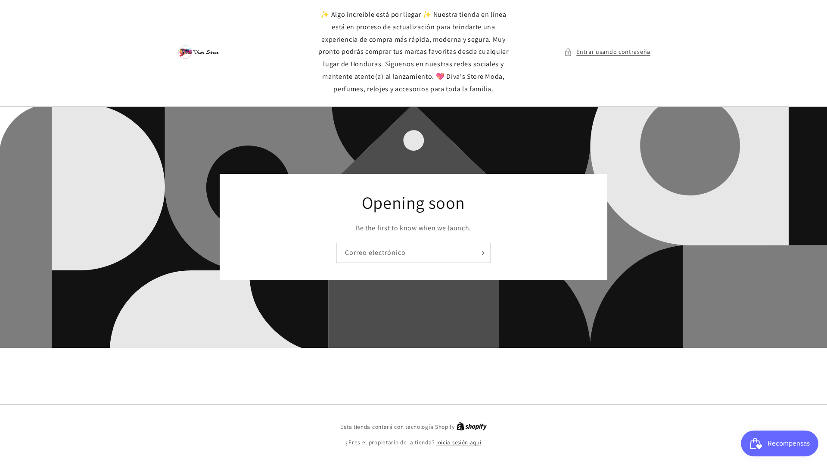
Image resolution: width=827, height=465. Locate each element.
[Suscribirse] (481, 253)
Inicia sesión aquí (459, 442)
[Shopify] (472, 427)
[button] (607, 51)
